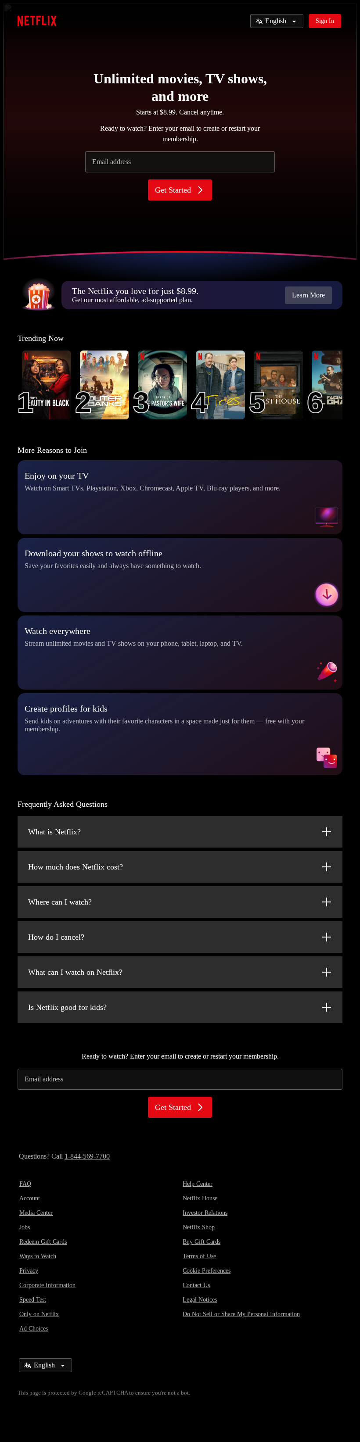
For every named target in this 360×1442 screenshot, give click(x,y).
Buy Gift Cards (201, 1241)
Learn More (308, 295)
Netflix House (200, 1198)
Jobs (24, 1227)
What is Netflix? (54, 831)
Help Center (197, 1184)
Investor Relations (205, 1212)
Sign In (325, 21)
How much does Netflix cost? (75, 866)
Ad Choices (33, 1328)
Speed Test (32, 1299)
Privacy (28, 1270)
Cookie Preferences (206, 1270)
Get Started (173, 190)
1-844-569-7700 (87, 1156)
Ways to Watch (37, 1256)
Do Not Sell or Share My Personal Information (241, 1314)
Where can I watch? (60, 902)
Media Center (36, 1212)
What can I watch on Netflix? (75, 972)
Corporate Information (47, 1285)
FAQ (25, 1184)
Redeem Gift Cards (43, 1241)
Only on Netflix (39, 1314)
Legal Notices (200, 1299)
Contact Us (196, 1285)
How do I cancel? (56, 937)
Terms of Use (199, 1256)
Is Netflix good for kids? (67, 1007)
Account (29, 1198)
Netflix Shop (199, 1227)
